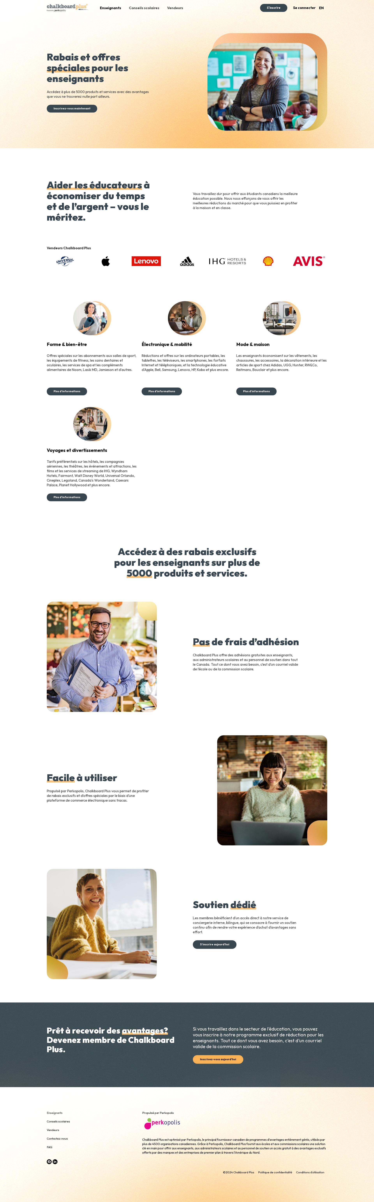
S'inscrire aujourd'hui (214, 944)
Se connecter (304, 7)
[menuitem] (321, 8)
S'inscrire (273, 8)
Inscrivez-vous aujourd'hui (218, 1059)
